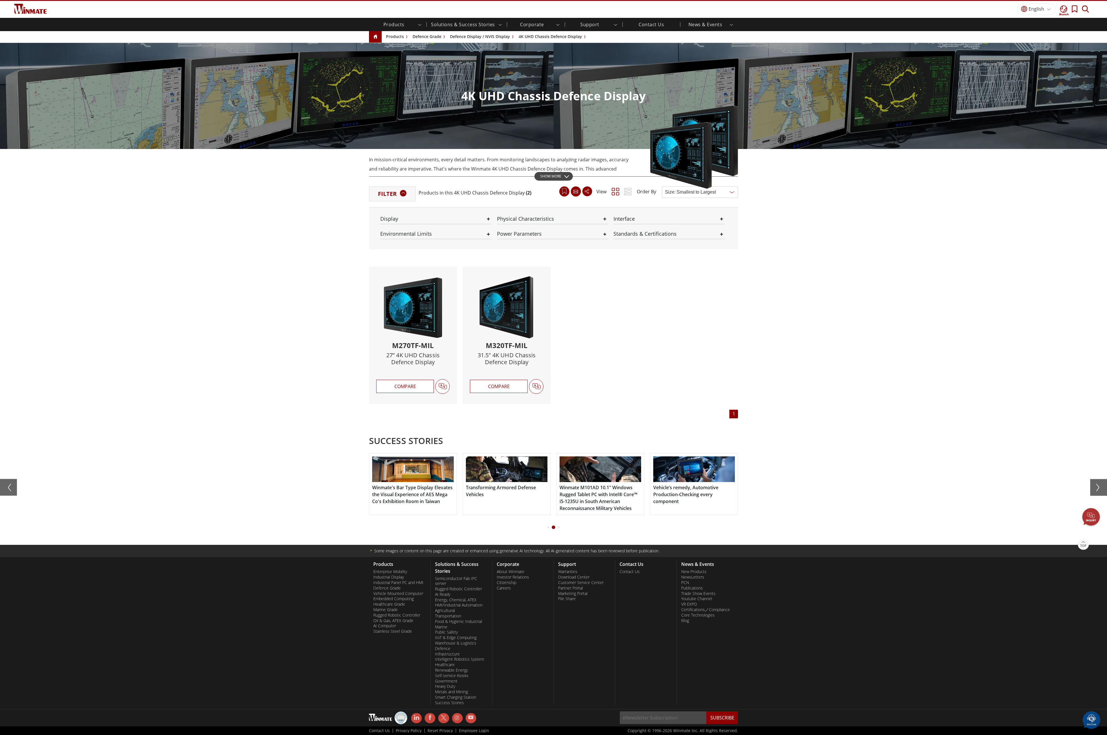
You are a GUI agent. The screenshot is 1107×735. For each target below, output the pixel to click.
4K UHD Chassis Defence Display (550, 36)
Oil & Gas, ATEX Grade (393, 620)
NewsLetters (692, 577)
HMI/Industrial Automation (459, 605)
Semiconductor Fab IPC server (456, 581)
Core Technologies (698, 615)
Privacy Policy (408, 731)
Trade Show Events (698, 593)
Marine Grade (385, 609)
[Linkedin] (416, 718)
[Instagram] (457, 718)
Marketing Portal (573, 593)
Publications (692, 588)
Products (395, 36)
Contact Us (651, 24)
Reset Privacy (440, 731)
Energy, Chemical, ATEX (456, 599)
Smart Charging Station (455, 697)
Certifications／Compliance (705, 609)
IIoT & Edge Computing (456, 637)
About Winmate (510, 571)
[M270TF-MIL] (413, 335)
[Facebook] (430, 718)
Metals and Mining (451, 691)
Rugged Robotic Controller (396, 615)
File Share (567, 598)
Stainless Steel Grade (392, 631)
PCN (685, 582)
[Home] (375, 37)
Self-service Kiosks (451, 675)
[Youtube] (471, 718)
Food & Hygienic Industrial (458, 621)
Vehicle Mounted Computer (398, 593)
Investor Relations (513, 577)
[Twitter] (443, 718)
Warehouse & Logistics (455, 643)
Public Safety (446, 632)
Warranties (567, 571)
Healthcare (445, 664)
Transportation (448, 616)
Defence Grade (427, 36)
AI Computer (384, 625)
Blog (685, 620)
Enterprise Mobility (390, 571)
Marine (441, 627)
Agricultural (445, 610)
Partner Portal (570, 588)
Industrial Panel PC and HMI (398, 582)
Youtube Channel (696, 598)
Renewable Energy (451, 670)
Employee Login (474, 731)
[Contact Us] (576, 191)
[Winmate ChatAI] (1091, 719)
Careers (504, 588)
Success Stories (449, 702)
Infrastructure (447, 654)
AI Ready (442, 594)
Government (446, 681)
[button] (1091, 517)
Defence (442, 648)
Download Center (574, 577)
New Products (694, 571)
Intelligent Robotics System (459, 659)
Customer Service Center (581, 582)
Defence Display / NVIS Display (480, 36)
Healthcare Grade (389, 604)
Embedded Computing (393, 598)
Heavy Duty (445, 686)
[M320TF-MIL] (507, 335)
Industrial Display (388, 577)
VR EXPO (689, 604)
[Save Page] (564, 191)
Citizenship (506, 582)
